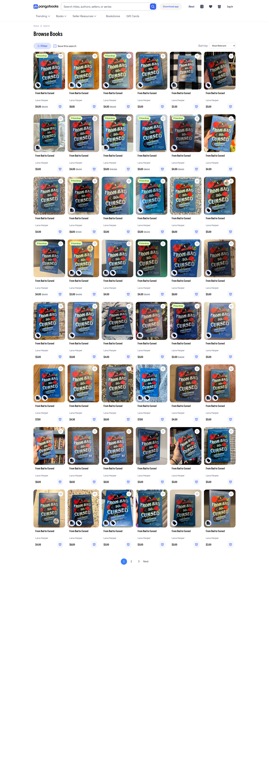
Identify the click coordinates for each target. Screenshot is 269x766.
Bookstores (113, 16)
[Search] (153, 6)
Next (145, 561)
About (191, 6)
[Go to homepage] (45, 6)
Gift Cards (132, 16)
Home (36, 26)
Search (46, 26)
